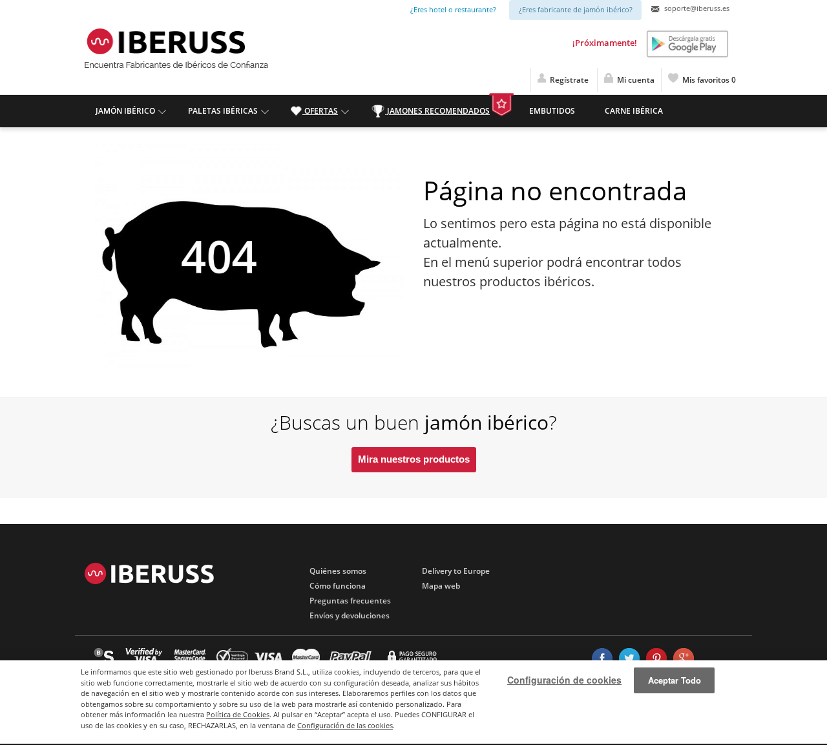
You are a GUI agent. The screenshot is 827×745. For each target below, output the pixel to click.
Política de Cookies (237, 714)
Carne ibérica (634, 110)
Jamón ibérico (125, 110)
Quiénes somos (337, 570)
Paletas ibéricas (223, 110)
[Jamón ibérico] (165, 40)
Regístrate (568, 79)
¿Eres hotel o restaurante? (453, 9)
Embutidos (552, 110)
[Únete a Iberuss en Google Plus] (683, 658)
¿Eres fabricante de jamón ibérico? (576, 9)
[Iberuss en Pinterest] (656, 658)
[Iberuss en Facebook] (602, 658)
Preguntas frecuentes (350, 600)
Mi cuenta (633, 79)
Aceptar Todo (674, 680)
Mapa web (441, 585)
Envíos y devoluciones (349, 615)
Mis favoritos (707, 79)
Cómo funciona (337, 585)
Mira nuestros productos (414, 459)
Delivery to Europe (456, 570)
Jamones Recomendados (437, 110)
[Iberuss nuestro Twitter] (629, 658)
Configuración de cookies (564, 679)
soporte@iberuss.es (695, 8)
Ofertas (320, 110)
